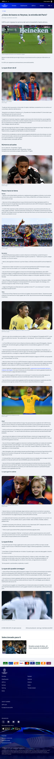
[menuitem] (14, 5)
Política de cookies (6, 740)
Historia (30, 682)
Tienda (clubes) (32, 688)
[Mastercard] (27, 663)
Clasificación (5, 679)
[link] (14, 5)
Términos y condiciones (7, 738)
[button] (49, 5)
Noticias (30, 679)
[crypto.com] (32, 663)
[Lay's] (16, 663)
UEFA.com (4, 704)
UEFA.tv (4, 682)
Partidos (4, 676)
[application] (27, 39)
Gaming (4, 688)
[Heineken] (5, 663)
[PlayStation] (11, 663)
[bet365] (38, 663)
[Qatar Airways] (48, 663)
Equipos (30, 676)
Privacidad (4, 735)
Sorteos (4, 685)
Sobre (29, 685)
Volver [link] (4, 11)
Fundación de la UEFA (7, 707)
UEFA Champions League (5, 5)
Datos (3, 691)
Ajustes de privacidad (6, 742)
